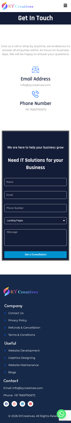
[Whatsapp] (61, 414)
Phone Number (35, 103)
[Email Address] (35, 69)
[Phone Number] (35, 94)
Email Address (35, 79)
